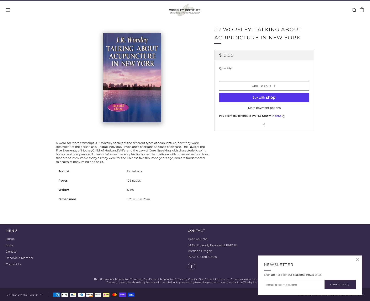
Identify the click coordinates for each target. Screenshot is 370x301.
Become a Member (19, 258)
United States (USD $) (22, 295)
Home (10, 239)
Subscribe (338, 284)
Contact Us (14, 264)
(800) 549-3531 (198, 239)
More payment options (264, 108)
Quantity (225, 68)
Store (9, 245)
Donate (11, 251)
